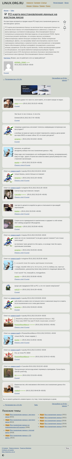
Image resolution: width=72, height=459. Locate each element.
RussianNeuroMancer (22, 324)
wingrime (18, 139)
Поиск (48, 6)
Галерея (37, 3)
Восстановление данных (53, 414)
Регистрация (58, 3)
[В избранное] (65, 22)
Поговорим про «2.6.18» (13, 79)
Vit (15, 375)
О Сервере (5, 448)
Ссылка (6, 73)
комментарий (15, 171)
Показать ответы (19, 165)
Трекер (42, 6)
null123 (17, 289)
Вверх (67, 448)
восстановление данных (53, 420)
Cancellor (18, 194)
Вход (67, 3)
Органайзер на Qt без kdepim (59, 79)
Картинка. (7, 58)
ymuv (16, 103)
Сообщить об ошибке (8, 450)
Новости (29, 3)
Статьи (44, 3)
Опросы (35, 6)
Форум (29, 6)
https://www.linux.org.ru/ (8, 452)
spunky (17, 162)
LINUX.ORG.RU (12, 3)
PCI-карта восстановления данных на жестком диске (30, 15)
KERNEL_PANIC (20, 62)
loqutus (17, 211)
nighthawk (18, 226)
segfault (17, 390)
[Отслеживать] (65, 27)
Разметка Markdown (25, 448)
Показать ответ (19, 180)
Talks (12, 10)
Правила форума (14, 448)
